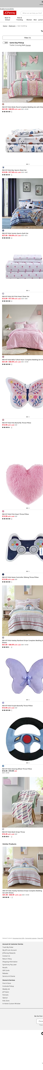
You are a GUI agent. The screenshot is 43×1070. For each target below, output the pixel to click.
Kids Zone (6, 1001)
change (28, 45)
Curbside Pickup (8, 986)
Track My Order (8, 947)
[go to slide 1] (27, 101)
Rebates (5, 973)
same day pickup (17, 43)
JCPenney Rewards (9, 953)
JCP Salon (6, 992)
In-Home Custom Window (11, 1004)
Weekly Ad (6, 989)
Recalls (5, 967)
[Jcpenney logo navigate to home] (9, 13)
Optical (5, 998)
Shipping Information (10, 962)
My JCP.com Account (10, 950)
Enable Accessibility (7, 9)
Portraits (5, 995)
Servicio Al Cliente (9, 976)
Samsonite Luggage (31, 938)
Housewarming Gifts (18, 938)
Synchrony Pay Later (10, 965)
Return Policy (7, 959)
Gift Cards (6, 970)
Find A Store (7, 983)
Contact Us (6, 956)
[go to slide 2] (28, 101)
